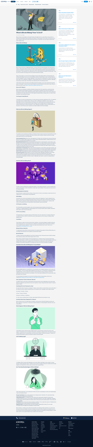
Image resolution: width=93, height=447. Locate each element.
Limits (69, 434)
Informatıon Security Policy (53, 425)
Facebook (16, 427)
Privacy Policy (52, 424)
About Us (42, 423)
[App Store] (74, 418)
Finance (17, 1)
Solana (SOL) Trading (35, 433)
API (59, 428)
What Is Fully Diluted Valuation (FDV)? (66, 12)
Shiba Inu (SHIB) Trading (35, 429)
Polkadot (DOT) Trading (35, 434)
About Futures (43, 425)
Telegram (23, 427)
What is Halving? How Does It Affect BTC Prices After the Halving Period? (31, 277)
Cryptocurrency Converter (62, 425)
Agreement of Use (52, 423)
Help (29, 1)
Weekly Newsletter (38, 4)
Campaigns (42, 424)
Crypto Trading (34, 438)
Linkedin (25, 427)
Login (82, 1)
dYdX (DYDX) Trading (35, 435)
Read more (74, 22)
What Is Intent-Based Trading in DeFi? (66, 28)
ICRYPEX (17, 424)
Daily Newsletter (31, 4)
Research (26, 1)
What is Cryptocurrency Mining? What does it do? (34, 85)
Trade (13, 1)
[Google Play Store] (66, 418)
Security (69, 435)
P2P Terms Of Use (52, 428)
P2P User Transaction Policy (54, 429)
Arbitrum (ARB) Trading (35, 430)
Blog (18, 4)
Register (86, 1)
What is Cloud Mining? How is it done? (25, 226)
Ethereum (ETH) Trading (35, 424)
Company (21, 1)
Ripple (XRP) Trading (34, 425)
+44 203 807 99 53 (22, 418)
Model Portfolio (61, 423)
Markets (9, 1)
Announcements (43, 430)
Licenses (42, 428)
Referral (60, 424)
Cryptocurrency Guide (24, 4)
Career (42, 429)
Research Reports (45, 4)
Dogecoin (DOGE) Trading (35, 428)
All (16, 4)
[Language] (89, 1)
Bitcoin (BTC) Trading (34, 423)
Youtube (22, 427)
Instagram (20, 427)
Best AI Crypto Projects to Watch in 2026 (67, 60)
